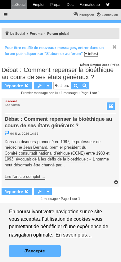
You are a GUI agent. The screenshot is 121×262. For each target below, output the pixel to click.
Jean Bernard (35, 147)
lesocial (11, 101)
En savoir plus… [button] (74, 234)
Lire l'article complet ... (25, 176)
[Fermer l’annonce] (114, 47)
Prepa (55, 4)
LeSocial (18, 4)
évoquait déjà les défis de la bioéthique (51, 159)
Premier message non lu (39, 93)
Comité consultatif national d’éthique (37, 153)
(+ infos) (91, 54)
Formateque (89, 4)
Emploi (38, 4)
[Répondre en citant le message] (111, 106)
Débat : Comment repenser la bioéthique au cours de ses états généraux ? (58, 73)
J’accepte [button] (35, 250)
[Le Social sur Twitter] (107, 4)
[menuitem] (107, 15)
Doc (70, 4)
